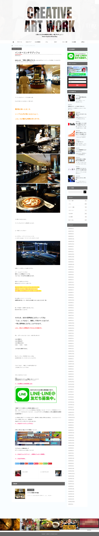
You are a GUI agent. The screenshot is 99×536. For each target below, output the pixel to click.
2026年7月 (70, 231)
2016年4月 (70, 430)
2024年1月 (70, 251)
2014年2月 (70, 496)
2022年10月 (70, 287)
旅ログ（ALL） (77, 220)
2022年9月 (70, 289)
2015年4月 (70, 460)
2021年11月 (70, 300)
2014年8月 (70, 481)
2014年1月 (70, 499)
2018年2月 (70, 376)
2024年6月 (70, 246)
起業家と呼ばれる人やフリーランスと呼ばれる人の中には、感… (81, 119)
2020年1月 (70, 320)
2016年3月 (70, 432)
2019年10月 (70, 328)
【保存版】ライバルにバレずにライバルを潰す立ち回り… (81, 169)
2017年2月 (70, 407)
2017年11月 (70, 384)
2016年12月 (70, 412)
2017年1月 (70, 409)
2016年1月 (70, 437)
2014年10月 (70, 476)
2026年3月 (70, 241)
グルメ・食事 (64, 41)
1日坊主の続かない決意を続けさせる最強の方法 (81, 160)
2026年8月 (70, 228)
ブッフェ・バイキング (19, 45)
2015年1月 (70, 468)
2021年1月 (70, 310)
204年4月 (70, 504)
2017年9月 (70, 389)
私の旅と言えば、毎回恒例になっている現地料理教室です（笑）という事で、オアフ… (81, 154)
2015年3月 (70, 463)
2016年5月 (70, 427)
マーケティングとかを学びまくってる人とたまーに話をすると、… (81, 137)
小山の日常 (77, 213)
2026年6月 (70, 233)
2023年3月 (70, 277)
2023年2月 (70, 279)
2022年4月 (70, 297)
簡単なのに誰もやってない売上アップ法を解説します (81, 133)
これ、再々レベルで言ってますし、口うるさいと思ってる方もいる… (81, 164)
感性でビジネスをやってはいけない (81, 115)
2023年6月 (70, 269)
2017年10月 (70, 386)
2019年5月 (70, 338)
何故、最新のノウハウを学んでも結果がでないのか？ (81, 124)
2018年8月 (70, 361)
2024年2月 (70, 249)
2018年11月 (70, 353)
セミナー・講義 (77, 207)
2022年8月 (70, 292)
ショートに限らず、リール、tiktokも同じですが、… (80, 101)
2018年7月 (70, 363)
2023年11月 (70, 256)
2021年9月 (70, 302)
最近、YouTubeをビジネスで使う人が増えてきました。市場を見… (81, 128)
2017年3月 (70, 404)
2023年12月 (70, 254)
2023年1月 (70, 282)
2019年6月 (70, 335)
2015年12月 (70, 440)
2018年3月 (70, 374)
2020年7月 (70, 315)
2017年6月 (70, 397)
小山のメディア (28, 41)
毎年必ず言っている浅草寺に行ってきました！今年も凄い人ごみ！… (77, 109)
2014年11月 (70, 473)
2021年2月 (70, 307)
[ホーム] (13, 42)
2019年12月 (70, 323)
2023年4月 (70, 274)
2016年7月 (70, 422)
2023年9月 (70, 261)
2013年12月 (70, 501)
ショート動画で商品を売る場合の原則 (81, 98)
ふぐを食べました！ (80, 141)
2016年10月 (70, 417)
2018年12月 (70, 351)
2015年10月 (70, 445)
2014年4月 (70, 491)
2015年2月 (70, 465)
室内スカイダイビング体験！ (80, 178)
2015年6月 (70, 455)
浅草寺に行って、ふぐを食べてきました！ (76, 106)
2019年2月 (70, 346)
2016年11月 (70, 414)
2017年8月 (70, 391)
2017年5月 (70, 399)
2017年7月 (70, 394)
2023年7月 (70, 266)
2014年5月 (70, 488)
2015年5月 (70, 458)
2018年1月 (70, 379)
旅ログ (55, 41)
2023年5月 (70, 272)
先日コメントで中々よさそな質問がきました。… (81, 173)
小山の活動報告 (37, 41)
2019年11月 (70, 325)
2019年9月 (70, 330)
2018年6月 (70, 366)
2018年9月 (70, 358)
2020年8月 (70, 312)
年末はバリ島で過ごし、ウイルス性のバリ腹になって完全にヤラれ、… (81, 145)
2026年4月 (70, 238)
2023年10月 (70, 259)
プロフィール (19, 41)
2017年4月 (70, 402)
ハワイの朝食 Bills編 (33, 492)
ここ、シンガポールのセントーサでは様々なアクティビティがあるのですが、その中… (81, 182)
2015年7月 (70, 453)
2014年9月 (70, 478)
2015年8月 (70, 450)
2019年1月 (70, 348)
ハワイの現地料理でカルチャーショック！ (81, 150)
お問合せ (82, 41)
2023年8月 (70, 264)
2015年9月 (70, 448)
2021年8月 (70, 305)
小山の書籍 (74, 41)
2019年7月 (70, 333)
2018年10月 (70, 356)
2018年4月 (70, 371)
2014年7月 (70, 483)
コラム (46, 41)
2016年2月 (70, 435)
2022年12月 (70, 284)
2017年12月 (70, 381)
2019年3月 (70, 343)
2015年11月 (70, 442)
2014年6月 (70, 486)
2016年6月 (70, 425)
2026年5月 (70, 236)
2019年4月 (70, 340)
